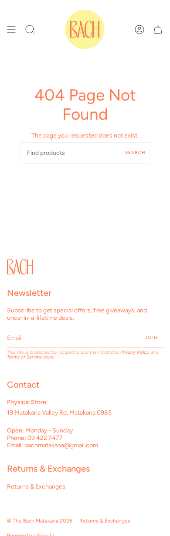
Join (151, 337)
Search (135, 152)
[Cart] (158, 29)
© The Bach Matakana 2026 (39, 521)
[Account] (139, 29)
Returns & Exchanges (36, 486)
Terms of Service (24, 357)
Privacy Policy (134, 352)
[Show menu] (11, 29)
